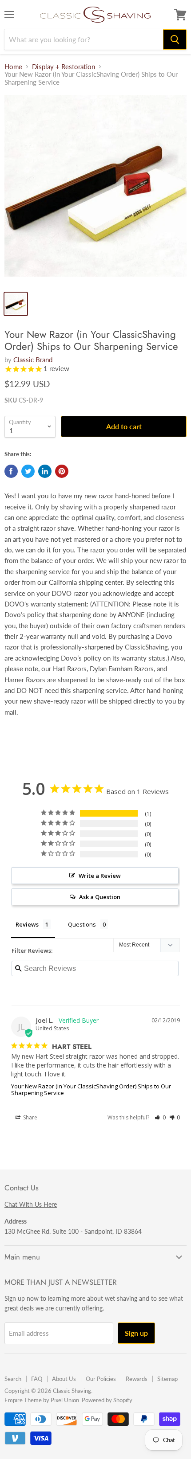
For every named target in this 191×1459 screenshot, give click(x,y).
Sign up (136, 1333)
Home (13, 66)
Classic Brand (32, 360)
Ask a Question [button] (99, 897)
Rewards (136, 1378)
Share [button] (29, 1117)
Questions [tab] (82, 924)
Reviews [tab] (27, 924)
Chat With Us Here (30, 1204)
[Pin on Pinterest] (61, 471)
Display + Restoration (63, 66)
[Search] (175, 39)
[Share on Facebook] (11, 471)
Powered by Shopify (107, 1400)
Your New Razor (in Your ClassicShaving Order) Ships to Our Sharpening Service (91, 1089)
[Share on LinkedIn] (45, 471)
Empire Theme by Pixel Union (41, 1400)
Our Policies (101, 1378)
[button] (160, 1117)
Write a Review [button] (100, 876)
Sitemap (167, 1378)
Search (12, 1378)
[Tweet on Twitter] (28, 471)
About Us (64, 1378)
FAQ (36, 1378)
